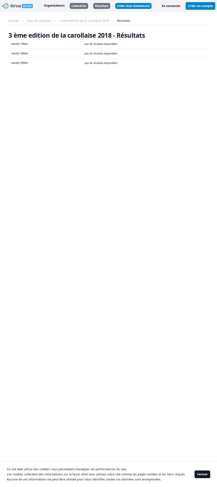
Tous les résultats (39, 21)
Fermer (202, 474)
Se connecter (171, 6)
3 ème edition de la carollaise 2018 (84, 21)
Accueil (13, 21)
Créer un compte (200, 6)
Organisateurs (54, 5)
